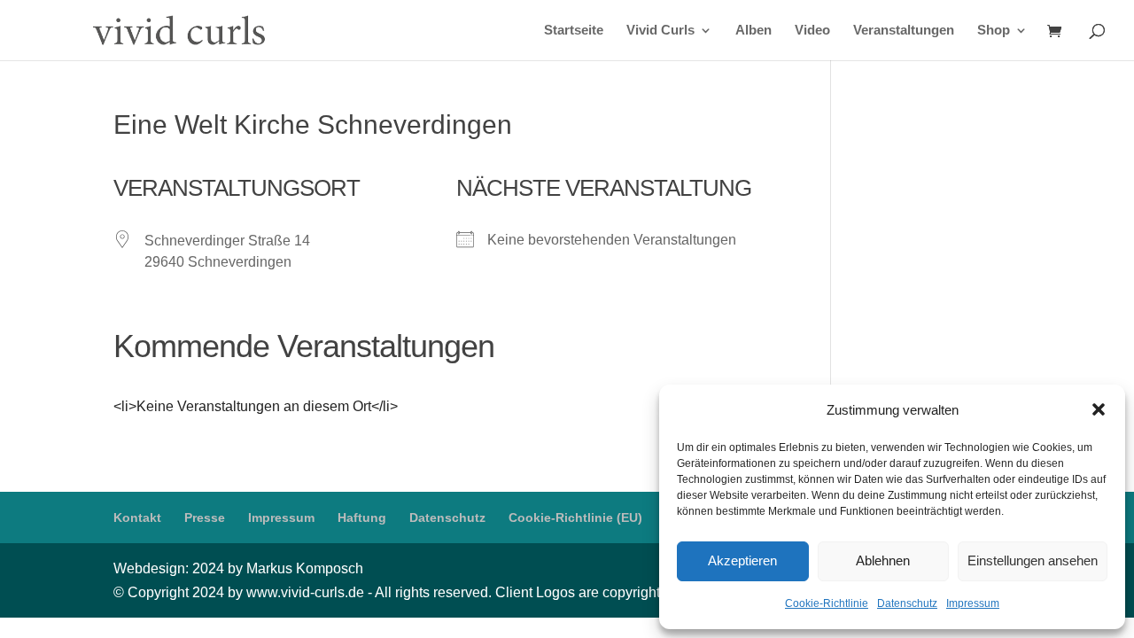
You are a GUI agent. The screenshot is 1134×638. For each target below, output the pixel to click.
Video (812, 30)
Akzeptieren (742, 560)
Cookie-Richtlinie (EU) (575, 517)
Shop (993, 30)
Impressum (972, 603)
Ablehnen (883, 560)
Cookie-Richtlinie (826, 603)
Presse (204, 517)
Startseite (573, 30)
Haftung (362, 517)
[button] (1098, 409)
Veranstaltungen (903, 30)
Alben (753, 30)
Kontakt (137, 517)
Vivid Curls (660, 30)
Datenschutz (907, 603)
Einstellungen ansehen (1032, 560)
